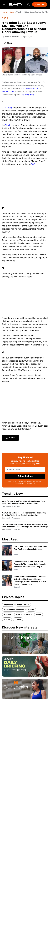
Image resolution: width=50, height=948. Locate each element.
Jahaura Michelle (12, 37)
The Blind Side (27, 94)
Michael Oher (8, 91)
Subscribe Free (25, 476)
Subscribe (39, 4)
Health (29, 614)
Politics (7, 619)
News (12, 12)
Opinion (18, 619)
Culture (31, 609)
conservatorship (30, 88)
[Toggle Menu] (4, 4)
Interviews (8, 605)
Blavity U (8, 614)
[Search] (29, 4)
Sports (19, 614)
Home (4, 12)
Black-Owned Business (14, 609)
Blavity (8, 125)
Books (38, 614)
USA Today (7, 107)
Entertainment (23, 605)
